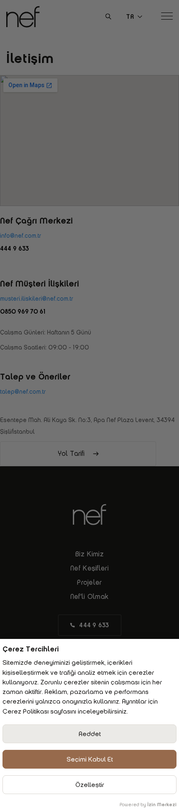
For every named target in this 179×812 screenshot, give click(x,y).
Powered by (148, 804)
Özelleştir (89, 785)
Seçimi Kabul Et (90, 759)
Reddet (90, 734)
